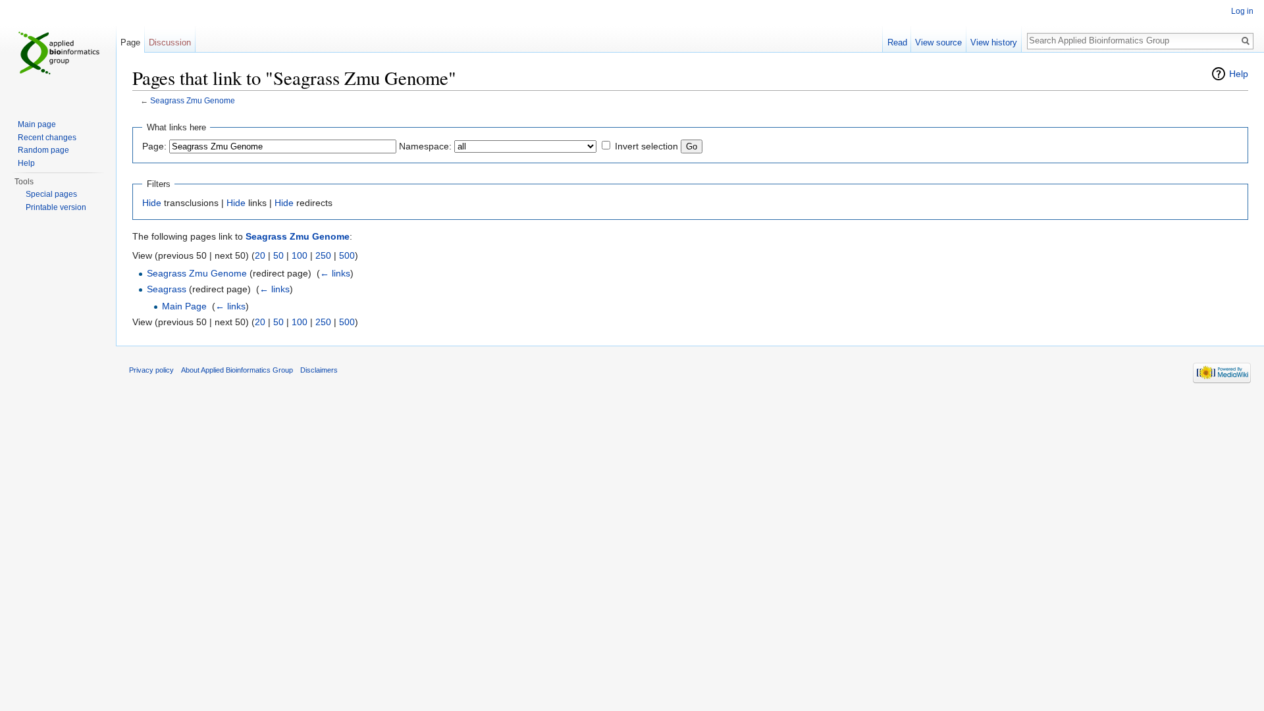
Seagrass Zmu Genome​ (197, 273)
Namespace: (425, 146)
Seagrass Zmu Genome (192, 100)
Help (1238, 73)
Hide (151, 203)
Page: (154, 146)
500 (347, 255)
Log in (1242, 11)
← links (335, 273)
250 (323, 255)
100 (299, 255)
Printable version (56, 207)
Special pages (51, 194)
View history (993, 42)
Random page (43, 150)
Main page (37, 124)
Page (130, 42)
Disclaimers (319, 370)
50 (278, 255)
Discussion (170, 42)
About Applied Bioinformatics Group (237, 370)
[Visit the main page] (58, 52)
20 (260, 255)
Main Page (184, 306)
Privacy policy (151, 370)
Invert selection (646, 146)
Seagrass (166, 289)
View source (938, 42)
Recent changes (47, 137)
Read (897, 42)
